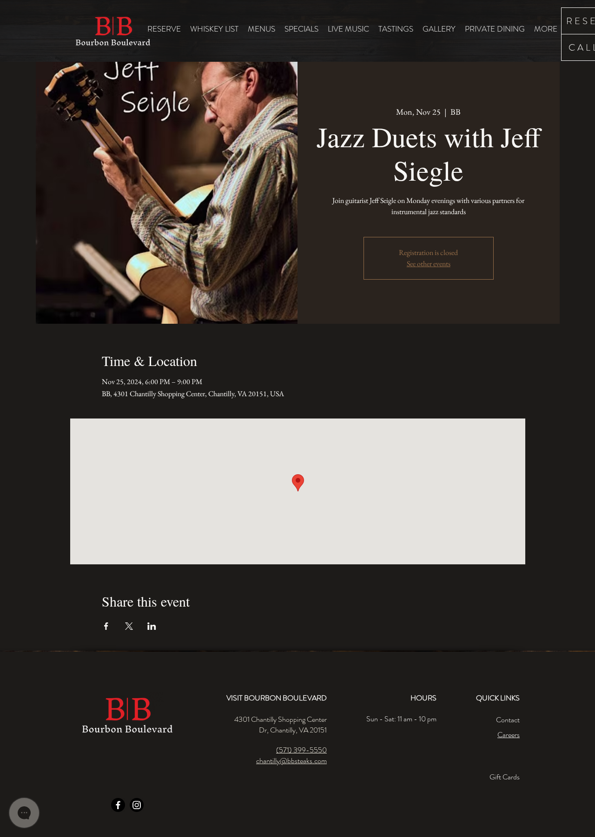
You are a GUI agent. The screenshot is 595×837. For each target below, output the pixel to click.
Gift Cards (504, 777)
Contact (508, 719)
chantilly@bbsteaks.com (291, 760)
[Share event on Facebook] (106, 626)
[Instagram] (137, 805)
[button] (261, 28)
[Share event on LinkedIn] (151, 626)
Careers (508, 734)
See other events (428, 263)
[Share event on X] (129, 626)
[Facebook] (118, 805)
